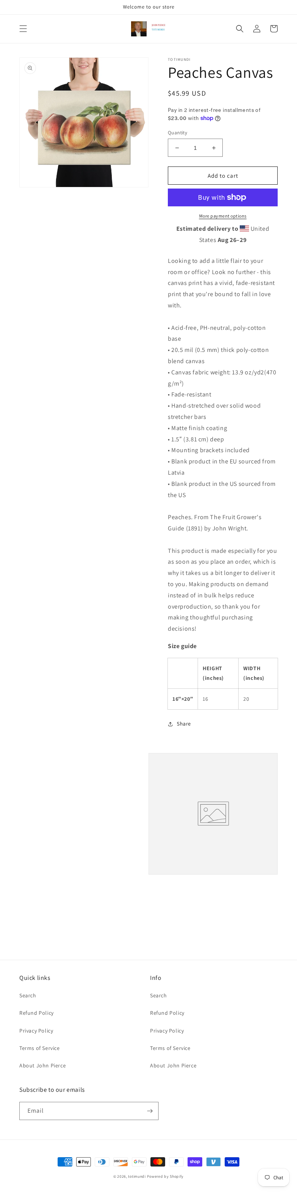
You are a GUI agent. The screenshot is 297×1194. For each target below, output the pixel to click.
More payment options (223, 216)
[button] (23, 28)
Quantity (177, 132)
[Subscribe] (149, 1111)
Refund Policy (36, 1012)
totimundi (136, 1176)
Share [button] (184, 723)
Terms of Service (39, 1048)
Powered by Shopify (165, 1176)
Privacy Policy (36, 1030)
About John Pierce (42, 1065)
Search (27, 995)
